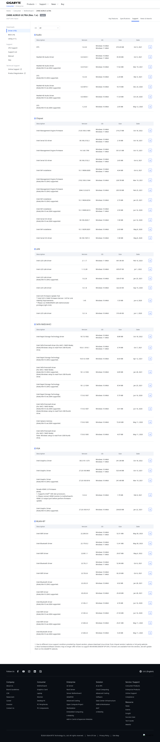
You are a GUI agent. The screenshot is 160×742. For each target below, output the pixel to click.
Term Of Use (91, 735)
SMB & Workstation (103, 704)
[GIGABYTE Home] (14, 2)
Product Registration (15, 73)
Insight (128, 713)
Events (127, 710)
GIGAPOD (70, 697)
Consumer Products (132, 686)
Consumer (10, 6)
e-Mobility (70, 715)
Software (99, 697)
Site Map (116, 735)
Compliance (129, 697)
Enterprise (19, 6)
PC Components (43, 708)
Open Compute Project (75, 704)
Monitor (40, 697)
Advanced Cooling (73, 701)
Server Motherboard (74, 693)
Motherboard (42, 686)
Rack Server (71, 689)
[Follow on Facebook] (18, 671)
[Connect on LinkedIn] (35, 671)
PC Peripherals (42, 704)
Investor (9, 704)
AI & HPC (99, 686)
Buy (62, 4)
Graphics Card (42, 689)
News (127, 706)
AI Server (70, 686)
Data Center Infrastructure (105, 701)
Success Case (130, 717)
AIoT (97, 708)
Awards (128, 724)
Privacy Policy (104, 735)
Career (8, 701)
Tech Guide (129, 721)
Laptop (39, 693)
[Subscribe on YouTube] (23, 671)
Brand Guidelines (12, 689)
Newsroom (10, 697)
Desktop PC (41, 701)
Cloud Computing (102, 689)
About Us (9, 686)
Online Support (13, 69)
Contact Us (10, 708)
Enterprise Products (132, 689)
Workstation (71, 708)
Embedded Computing (75, 712)
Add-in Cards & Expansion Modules (79, 719)
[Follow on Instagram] (29, 671)
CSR (7, 693)
